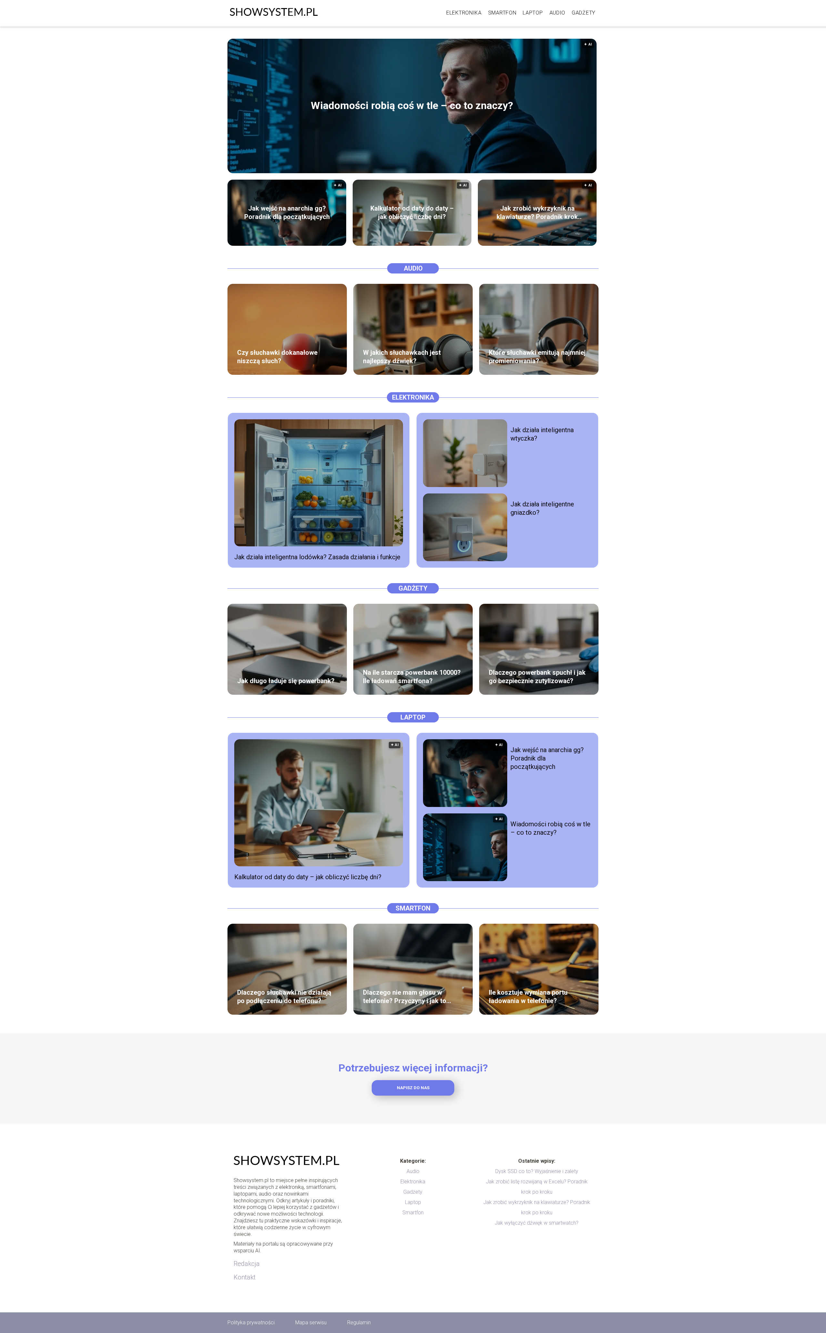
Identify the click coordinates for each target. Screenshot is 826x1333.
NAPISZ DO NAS (413, 1087)
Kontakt (245, 1277)
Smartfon (502, 13)
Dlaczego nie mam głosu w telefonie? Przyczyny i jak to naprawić (404, 997)
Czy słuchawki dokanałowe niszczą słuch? (277, 357)
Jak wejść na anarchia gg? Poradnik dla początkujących (287, 212)
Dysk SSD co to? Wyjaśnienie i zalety (536, 1171)
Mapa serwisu (311, 1322)
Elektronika (464, 13)
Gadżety (583, 13)
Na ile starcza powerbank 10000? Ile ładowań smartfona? (412, 677)
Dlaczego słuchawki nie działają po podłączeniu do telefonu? (284, 997)
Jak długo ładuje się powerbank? (286, 681)
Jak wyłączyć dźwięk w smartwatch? (537, 1223)
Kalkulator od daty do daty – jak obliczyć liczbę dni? (412, 212)
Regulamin (359, 1322)
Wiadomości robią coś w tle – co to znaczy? (412, 106)
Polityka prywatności (251, 1322)
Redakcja (247, 1264)
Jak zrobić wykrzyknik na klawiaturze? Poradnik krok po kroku (537, 212)
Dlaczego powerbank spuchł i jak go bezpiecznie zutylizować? (537, 677)
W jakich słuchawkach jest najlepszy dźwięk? (402, 357)
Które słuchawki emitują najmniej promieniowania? (537, 357)
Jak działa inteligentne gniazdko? (542, 508)
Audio (557, 13)
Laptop (533, 13)
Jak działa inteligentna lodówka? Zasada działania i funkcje (317, 557)
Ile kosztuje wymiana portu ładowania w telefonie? (528, 997)
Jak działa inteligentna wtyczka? (542, 434)
